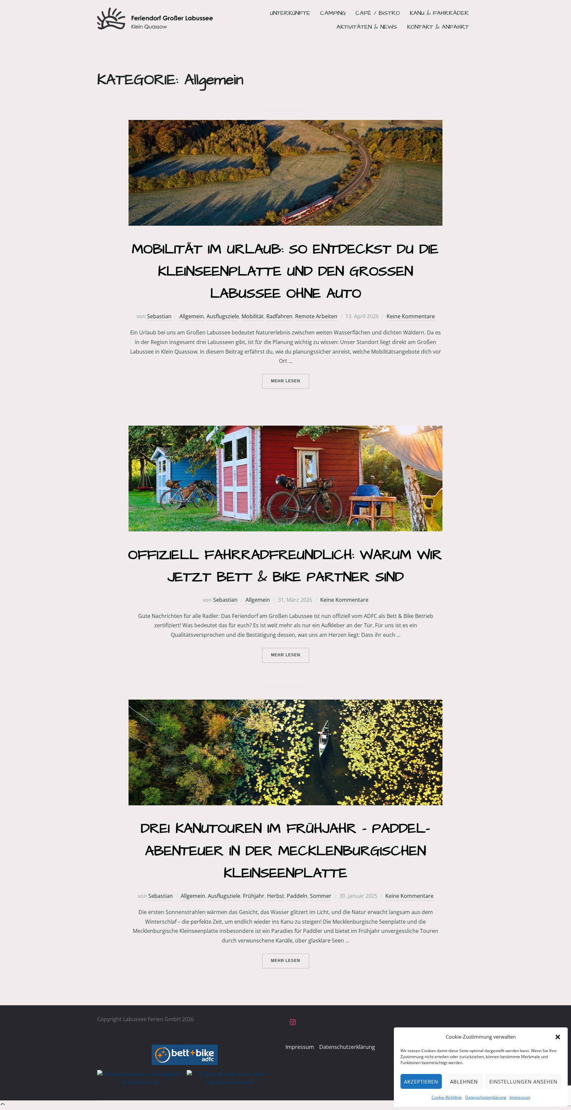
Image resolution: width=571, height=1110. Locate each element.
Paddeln (297, 895)
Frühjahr (253, 895)
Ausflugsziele (223, 316)
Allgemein (191, 316)
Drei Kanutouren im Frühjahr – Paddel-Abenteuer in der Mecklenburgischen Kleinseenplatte (285, 851)
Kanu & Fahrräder (439, 13)
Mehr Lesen (290, 380)
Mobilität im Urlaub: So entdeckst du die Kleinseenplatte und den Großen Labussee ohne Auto (285, 271)
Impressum (520, 1097)
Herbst (275, 895)
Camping (333, 13)
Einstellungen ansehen (523, 1081)
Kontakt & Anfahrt (438, 27)
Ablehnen (464, 1081)
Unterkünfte (290, 13)
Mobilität (253, 316)
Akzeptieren (421, 1081)
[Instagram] (293, 1022)
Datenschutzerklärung (485, 1097)
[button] (557, 1037)
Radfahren (279, 316)
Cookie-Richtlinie (447, 1097)
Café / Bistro (378, 13)
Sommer (320, 895)
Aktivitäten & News (366, 27)
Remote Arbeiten (316, 316)
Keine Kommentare (411, 316)
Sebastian (159, 316)
